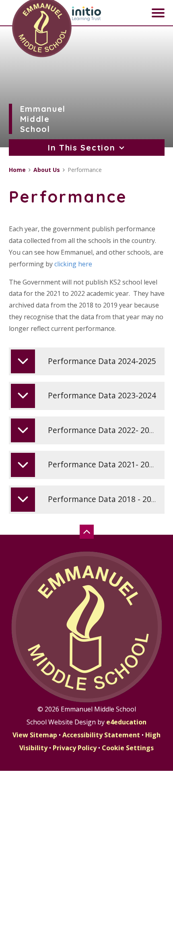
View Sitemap (34, 734)
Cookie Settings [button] (128, 747)
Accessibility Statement (101, 734)
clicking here (73, 263)
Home (17, 170)
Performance (85, 170)
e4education (126, 722)
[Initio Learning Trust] (86, 13)
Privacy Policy (75, 747)
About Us (46, 170)
